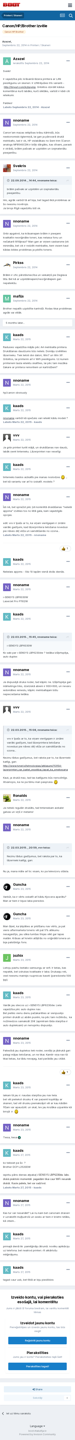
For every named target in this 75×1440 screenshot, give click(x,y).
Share (38, 1389)
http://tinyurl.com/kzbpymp (20, 87)
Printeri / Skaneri (40, 45)
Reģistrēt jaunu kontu (37, 1340)
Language (36, 1426)
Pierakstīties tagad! (37, 1366)
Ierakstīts (31, 63)
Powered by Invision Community (37, 1434)
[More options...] (68, 61)
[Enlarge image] (63, 476)
